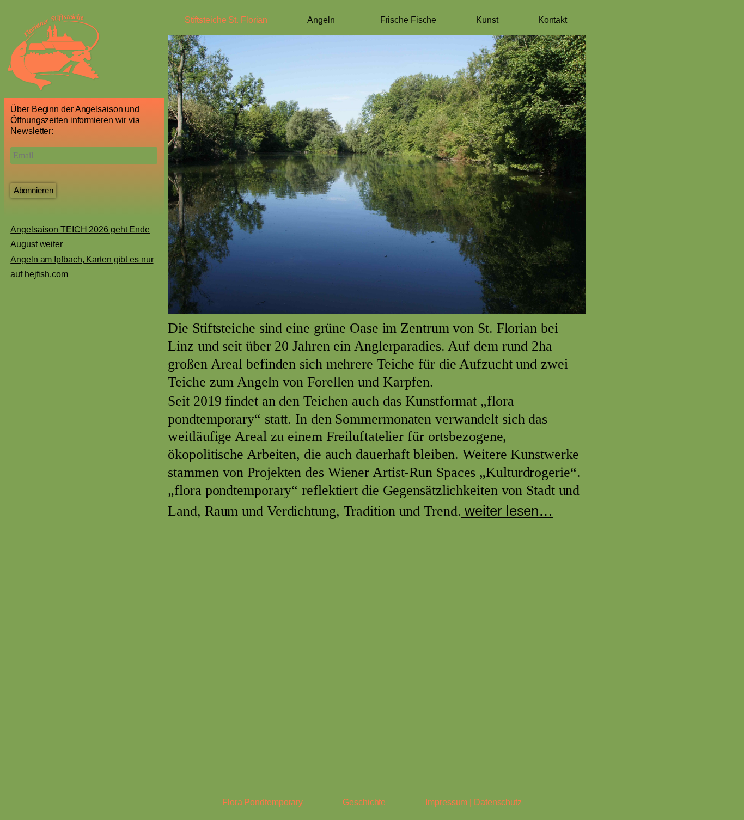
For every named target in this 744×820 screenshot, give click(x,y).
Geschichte (364, 802)
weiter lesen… (507, 510)
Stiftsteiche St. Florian (226, 20)
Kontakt (552, 20)
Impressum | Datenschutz (473, 802)
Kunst (487, 20)
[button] (173, 175)
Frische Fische (408, 20)
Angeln (320, 20)
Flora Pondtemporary (262, 802)
